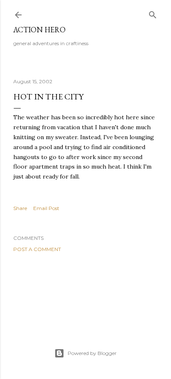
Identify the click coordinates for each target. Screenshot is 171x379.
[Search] (153, 13)
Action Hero (39, 29)
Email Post (46, 208)
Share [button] (20, 208)
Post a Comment (37, 249)
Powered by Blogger (92, 353)
